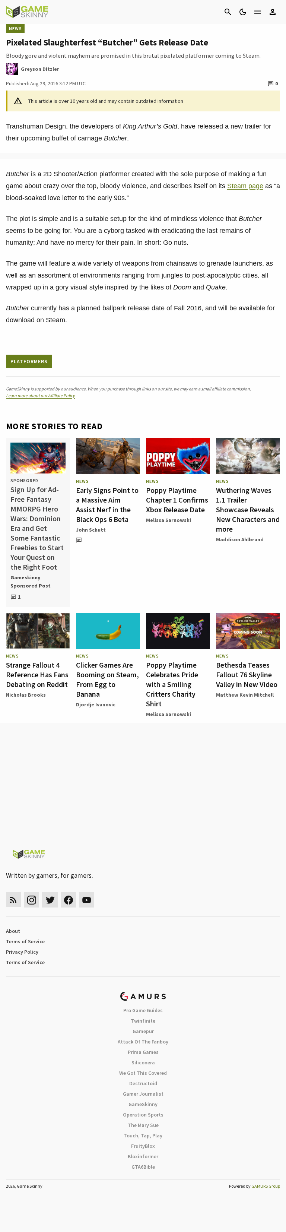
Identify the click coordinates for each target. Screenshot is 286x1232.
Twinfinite (143, 1020)
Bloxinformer (143, 1156)
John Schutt (91, 529)
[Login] (272, 11)
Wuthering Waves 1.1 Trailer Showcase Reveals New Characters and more (248, 509)
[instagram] (31, 900)
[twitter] (50, 900)
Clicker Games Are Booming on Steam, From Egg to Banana (107, 679)
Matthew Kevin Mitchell (245, 694)
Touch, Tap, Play (143, 1135)
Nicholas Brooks (26, 694)
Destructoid (143, 1083)
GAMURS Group (265, 1186)
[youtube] (87, 900)
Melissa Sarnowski (168, 520)
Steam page (245, 186)
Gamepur (143, 1031)
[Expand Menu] (257, 11)
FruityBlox (143, 1146)
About (13, 931)
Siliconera (143, 1062)
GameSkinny (143, 1104)
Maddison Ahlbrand (240, 539)
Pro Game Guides (143, 1010)
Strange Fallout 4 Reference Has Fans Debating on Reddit (37, 674)
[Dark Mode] (242, 11)
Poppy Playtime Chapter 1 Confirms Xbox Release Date (177, 499)
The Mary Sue (143, 1125)
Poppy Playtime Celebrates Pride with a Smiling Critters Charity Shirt (172, 684)
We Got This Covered (143, 1073)
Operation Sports (143, 1114)
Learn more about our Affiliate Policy (40, 395)
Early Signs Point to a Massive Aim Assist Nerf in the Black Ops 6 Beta (107, 504)
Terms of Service (25, 941)
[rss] (13, 900)
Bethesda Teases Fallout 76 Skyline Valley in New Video (246, 674)
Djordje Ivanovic (95, 704)
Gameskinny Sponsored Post (30, 581)
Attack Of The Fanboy (143, 1041)
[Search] (227, 11)
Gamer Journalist (143, 1093)
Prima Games (143, 1052)
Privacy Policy (22, 951)
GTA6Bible (143, 1166)
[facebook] (68, 900)
